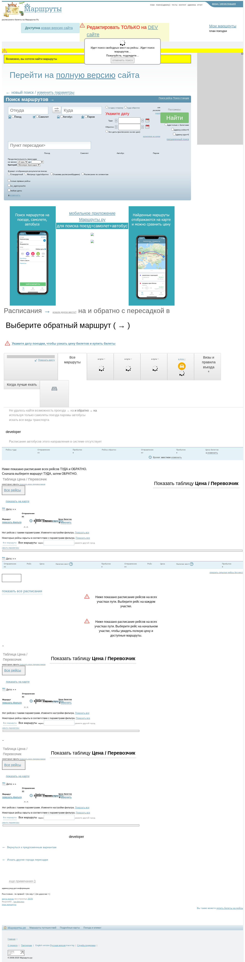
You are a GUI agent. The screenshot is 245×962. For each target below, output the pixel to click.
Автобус (68, 116)
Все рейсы (12, 490)
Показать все (82, 532)
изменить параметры (55, 92)
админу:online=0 (181, 130)
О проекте (13, 945)
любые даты (16, 191)
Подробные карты (70, 927)
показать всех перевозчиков (32, 484)
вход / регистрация (224, 3)
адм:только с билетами (178, 125)
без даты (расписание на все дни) (124, 132)
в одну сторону (116, 108)
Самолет (44, 116)
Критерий (12, 165)
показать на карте (17, 501)
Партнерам (26, 945)
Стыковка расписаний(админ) (66, 174)
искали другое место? (64, 312)
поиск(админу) (163, 5)
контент (182, 5)
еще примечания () (22, 881)
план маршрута (9, 904)
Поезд (17, 116)
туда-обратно (133, 108)
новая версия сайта (57, 28)
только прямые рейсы (20, 181)
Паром (91, 116)
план (152, 5)
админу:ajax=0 (182, 135)
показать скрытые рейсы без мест (226, 572)
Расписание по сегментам (96, 174)
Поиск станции (181, 98)
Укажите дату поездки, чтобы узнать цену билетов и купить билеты (63, 343)
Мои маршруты (222, 26)
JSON (30, 899)
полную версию (85, 75)
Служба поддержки (86, 945)
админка (192, 5)
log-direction (19, 902)
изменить (15, 195)
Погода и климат (92, 927)
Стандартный (16, 174)
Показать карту (46, 360)
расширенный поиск (178, 139)
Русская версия (58, 945)
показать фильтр (11, 522)
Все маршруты (9, 543)
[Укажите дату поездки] (147, 120)
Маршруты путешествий (42, 927)
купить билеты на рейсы (229, 908)
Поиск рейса (165, 98)
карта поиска (8, 899)
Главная (12, 939)
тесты (174, 5)
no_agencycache (18, 186)
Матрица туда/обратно (38, 174)
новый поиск (22, 92)
